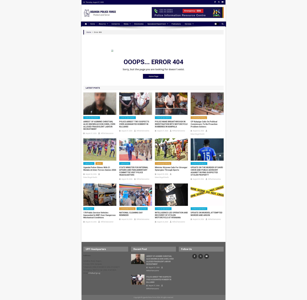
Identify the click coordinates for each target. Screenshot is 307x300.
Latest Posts (89, 163)
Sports (99, 163)
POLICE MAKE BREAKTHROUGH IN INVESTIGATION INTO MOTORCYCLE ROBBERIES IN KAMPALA (171, 124)
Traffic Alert (89, 209)
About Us (102, 24)
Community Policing (199, 118)
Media (126, 24)
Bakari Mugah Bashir (197, 134)
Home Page (153, 76)
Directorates (139, 24)
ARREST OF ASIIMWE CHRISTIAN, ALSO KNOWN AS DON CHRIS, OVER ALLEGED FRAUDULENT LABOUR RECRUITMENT (99, 125)
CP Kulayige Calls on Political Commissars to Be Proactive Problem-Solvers (204, 124)
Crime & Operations (91, 118)
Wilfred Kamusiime (107, 133)
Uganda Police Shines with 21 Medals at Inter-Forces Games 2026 (99, 168)
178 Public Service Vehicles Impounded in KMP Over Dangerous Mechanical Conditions (99, 215)
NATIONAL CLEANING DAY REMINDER (131, 214)
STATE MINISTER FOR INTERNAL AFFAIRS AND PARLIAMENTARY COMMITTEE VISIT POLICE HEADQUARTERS (133, 171)
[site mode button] (216, 24)
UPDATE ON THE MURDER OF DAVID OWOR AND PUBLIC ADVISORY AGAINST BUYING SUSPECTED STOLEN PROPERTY (207, 171)
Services (188, 24)
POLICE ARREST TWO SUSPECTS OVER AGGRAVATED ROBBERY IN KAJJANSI (134, 124)
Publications (176, 24)
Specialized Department (157, 24)
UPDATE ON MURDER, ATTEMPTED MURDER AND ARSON (206, 214)
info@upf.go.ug (94, 273)
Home (92, 24)
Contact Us (116, 24)
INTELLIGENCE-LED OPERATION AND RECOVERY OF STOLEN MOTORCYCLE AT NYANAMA (171, 215)
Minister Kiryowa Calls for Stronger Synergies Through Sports (171, 168)
